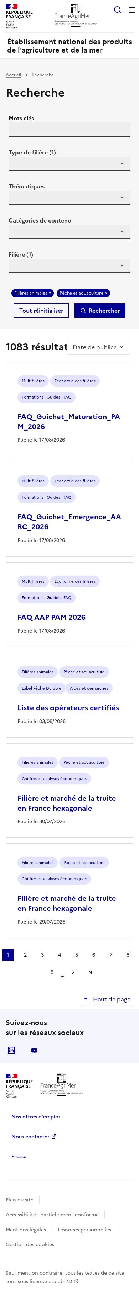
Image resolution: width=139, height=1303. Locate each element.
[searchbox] (18, 164)
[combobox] (69, 164)
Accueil (13, 75)
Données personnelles (84, 1229)
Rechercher (104, 310)
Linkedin (11, 1050)
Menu (132, 10)
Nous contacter (30, 1136)
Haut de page (111, 999)
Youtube (34, 1050)
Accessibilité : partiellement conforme (52, 1215)
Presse (18, 1156)
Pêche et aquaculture (81, 293)
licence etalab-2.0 (51, 1281)
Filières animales (30, 293)
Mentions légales (26, 1229)
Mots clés (21, 118)
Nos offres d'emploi (35, 1117)
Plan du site (20, 1200)
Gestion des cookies (30, 1244)
